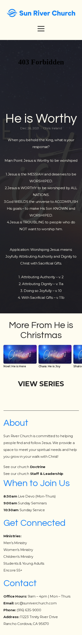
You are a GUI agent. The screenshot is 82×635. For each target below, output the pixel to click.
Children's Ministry (18, 556)
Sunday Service (24, 510)
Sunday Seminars (24, 503)
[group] (20, 358)
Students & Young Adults (23, 563)
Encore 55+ (12, 570)
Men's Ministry (15, 543)
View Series (41, 384)
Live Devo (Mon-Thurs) (29, 496)
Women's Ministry (18, 550)
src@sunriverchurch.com (35, 603)
